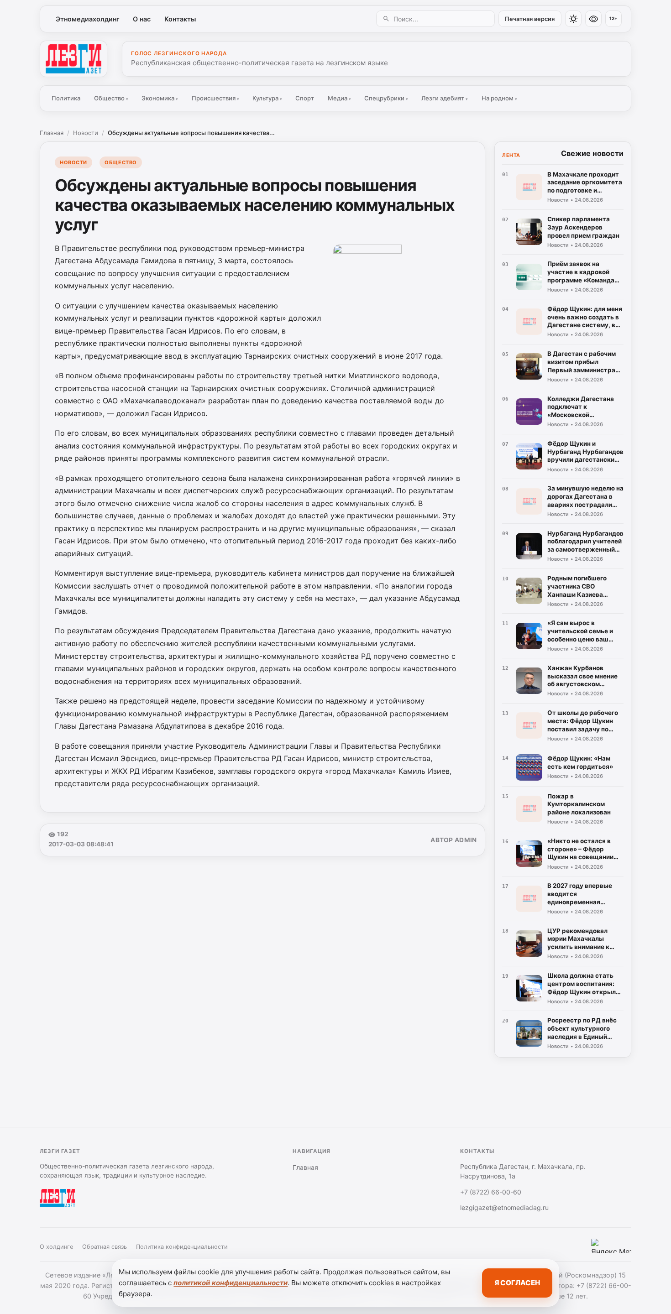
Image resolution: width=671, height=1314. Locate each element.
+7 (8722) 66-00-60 (490, 1192)
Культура (267, 98)
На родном (499, 98)
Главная (51, 132)
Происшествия (215, 98)
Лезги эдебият (444, 98)
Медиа (339, 98)
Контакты (180, 19)
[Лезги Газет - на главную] (73, 59)
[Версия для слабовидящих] (593, 18)
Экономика (160, 98)
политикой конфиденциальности (230, 1282)
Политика (66, 98)
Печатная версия (530, 19)
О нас (142, 19)
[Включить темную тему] (573, 18)
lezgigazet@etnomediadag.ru (504, 1207)
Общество (111, 98)
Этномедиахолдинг (88, 19)
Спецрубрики (386, 98)
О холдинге (56, 1246)
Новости (85, 132)
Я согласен (517, 1282)
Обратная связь (104, 1246)
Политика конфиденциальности (182, 1246)
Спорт (304, 98)
